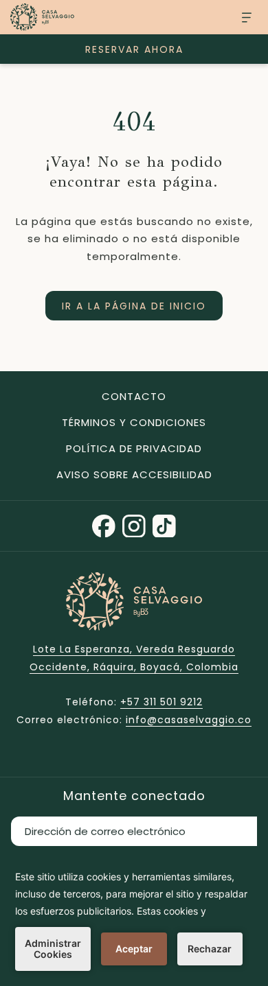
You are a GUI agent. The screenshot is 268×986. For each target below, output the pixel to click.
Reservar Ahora (134, 49)
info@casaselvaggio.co (189, 720)
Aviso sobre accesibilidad (134, 474)
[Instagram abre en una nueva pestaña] (134, 524)
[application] (134, 919)
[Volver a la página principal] (42, 17)
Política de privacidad (134, 448)
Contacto (134, 396)
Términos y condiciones (134, 422)
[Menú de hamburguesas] (242, 17)
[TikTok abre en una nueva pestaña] (164, 524)
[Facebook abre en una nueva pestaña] (103, 524)
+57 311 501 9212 (161, 702)
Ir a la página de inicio (134, 306)
